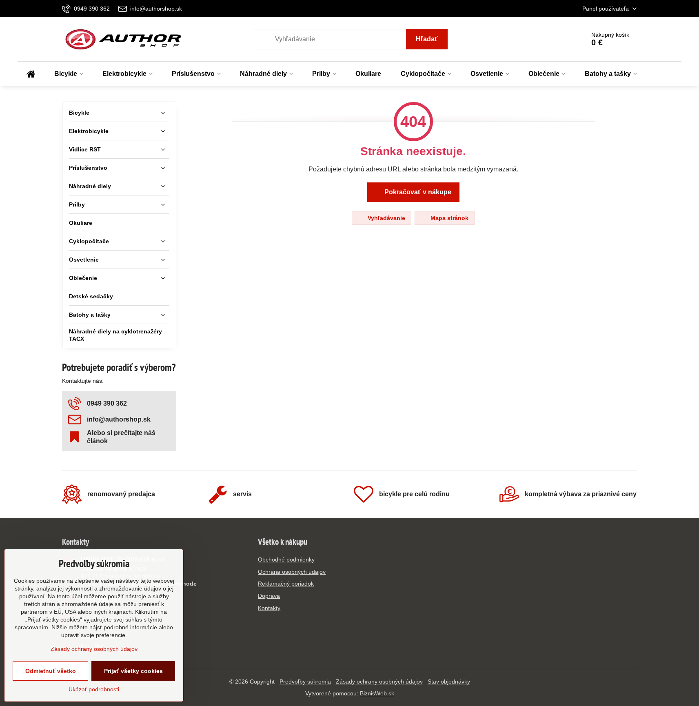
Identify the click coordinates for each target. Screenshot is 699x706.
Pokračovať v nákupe (417, 192)
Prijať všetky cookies (133, 671)
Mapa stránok (448, 218)
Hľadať (427, 39)
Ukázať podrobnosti (94, 689)
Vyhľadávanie (385, 218)
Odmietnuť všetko (50, 671)
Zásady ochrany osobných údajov (379, 681)
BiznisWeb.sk (377, 693)
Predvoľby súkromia (305, 681)
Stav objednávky (449, 681)
